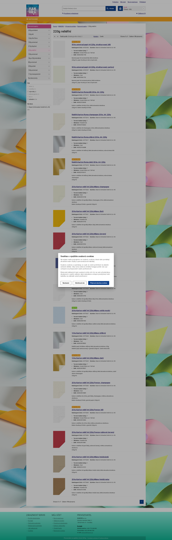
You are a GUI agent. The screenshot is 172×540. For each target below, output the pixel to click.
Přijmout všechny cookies (98, 283)
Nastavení (66, 283)
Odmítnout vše (80, 283)
